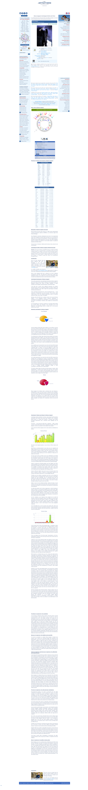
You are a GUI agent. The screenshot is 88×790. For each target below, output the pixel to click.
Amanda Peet (39, 93)
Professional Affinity (23, 74)
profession (39, 103)
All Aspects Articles (24, 104)
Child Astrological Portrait (65, 28)
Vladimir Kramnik (40, 98)
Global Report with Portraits (64, 42)
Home (21, 783)
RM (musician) (67, 103)
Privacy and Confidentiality (40, 783)
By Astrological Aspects (65, 85)
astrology (33, 267)
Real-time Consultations (65, 81)
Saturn (47, 53)
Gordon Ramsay (66, 109)
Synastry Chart (22, 75)
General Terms (32, 783)
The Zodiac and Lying (23, 130)
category (48, 103)
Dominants (39, 53)
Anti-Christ (43, 84)
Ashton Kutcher (38, 84)
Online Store (51, 783)
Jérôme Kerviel (33, 93)
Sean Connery (42, 88)
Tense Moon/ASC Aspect (24, 101)
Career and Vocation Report (64, 27)
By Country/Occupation (65, 94)
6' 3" (47, 57)
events (41, 102)
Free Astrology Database (65, 80)
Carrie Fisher (42, 89)
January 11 (46, 48)
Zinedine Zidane (66, 102)
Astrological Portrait (66, 26)
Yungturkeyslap (42, 43)
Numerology (39, 56)
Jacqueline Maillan (34, 94)
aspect (42, 103)
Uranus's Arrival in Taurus (24, 124)
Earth (42, 54)
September (67, 31)
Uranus (44, 53)
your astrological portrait (42, 270)
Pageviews (39, 58)
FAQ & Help (47, 783)
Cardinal (47, 54)
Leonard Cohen (66, 108)
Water (44, 54)
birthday (53, 103)
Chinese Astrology (38, 55)
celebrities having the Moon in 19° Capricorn (39, 99)
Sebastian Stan (66, 107)
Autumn (68, 32)
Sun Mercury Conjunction (24, 100)
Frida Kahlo (38, 88)
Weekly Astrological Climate (24, 115)
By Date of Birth (66, 89)
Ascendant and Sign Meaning (24, 62)
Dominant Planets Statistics (65, 97)
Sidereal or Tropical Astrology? (24, 90)
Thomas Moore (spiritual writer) (49, 98)
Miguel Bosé (40, 97)
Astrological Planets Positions (64, 98)
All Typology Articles (24, 112)
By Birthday (64, 90)
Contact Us (24, 783)
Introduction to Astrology (23, 87)
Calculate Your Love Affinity (24, 69)
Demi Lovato (67, 106)
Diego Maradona (36, 89)
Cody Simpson (49, 93)
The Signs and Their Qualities (24, 131)
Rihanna (34, 84)
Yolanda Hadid (55, 93)
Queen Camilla (47, 84)
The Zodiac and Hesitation (24, 127)
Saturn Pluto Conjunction (24, 121)
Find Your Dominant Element (24, 65)
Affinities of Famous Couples (24, 139)
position (45, 103)
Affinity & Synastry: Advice (24, 138)
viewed (49, 104)
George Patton (49, 96)
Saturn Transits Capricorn (24, 125)
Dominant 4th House (23, 107)
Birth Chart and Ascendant (24, 61)
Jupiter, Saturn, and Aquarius (24, 120)
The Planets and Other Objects (25, 92)
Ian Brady (45, 97)
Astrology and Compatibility (24, 137)
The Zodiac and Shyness (24, 129)
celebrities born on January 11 (47, 94)
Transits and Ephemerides (24, 80)
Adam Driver (67, 104)
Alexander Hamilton (44, 92)
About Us (28, 783)
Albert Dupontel (44, 93)
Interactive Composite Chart (24, 76)
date (50, 103)
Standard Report (66, 41)
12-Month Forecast (66, 37)
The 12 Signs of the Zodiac (24, 91)
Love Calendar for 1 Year (65, 45)
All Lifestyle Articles (24, 134)
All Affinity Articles (23, 141)
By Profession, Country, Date (64, 88)
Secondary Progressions (24, 83)
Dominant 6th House (23, 109)
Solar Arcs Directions (23, 84)
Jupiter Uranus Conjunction (24, 119)
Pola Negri (35, 97)
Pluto (42, 53)
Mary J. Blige (50, 92)
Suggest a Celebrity (66, 83)
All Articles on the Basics (25, 94)
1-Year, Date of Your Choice (64, 33)
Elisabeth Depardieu (51, 97)
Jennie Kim (48, 88)
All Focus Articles (65, 111)
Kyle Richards (55, 92)
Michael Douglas (53, 88)
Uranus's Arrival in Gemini (24, 116)
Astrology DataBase (38, 101)
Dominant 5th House (23, 108)
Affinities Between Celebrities (24, 70)
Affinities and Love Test (23, 71)
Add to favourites (35, 23)
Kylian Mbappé (53, 84)
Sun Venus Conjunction (23, 102)
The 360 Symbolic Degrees (24, 66)
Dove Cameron (46, 89)
